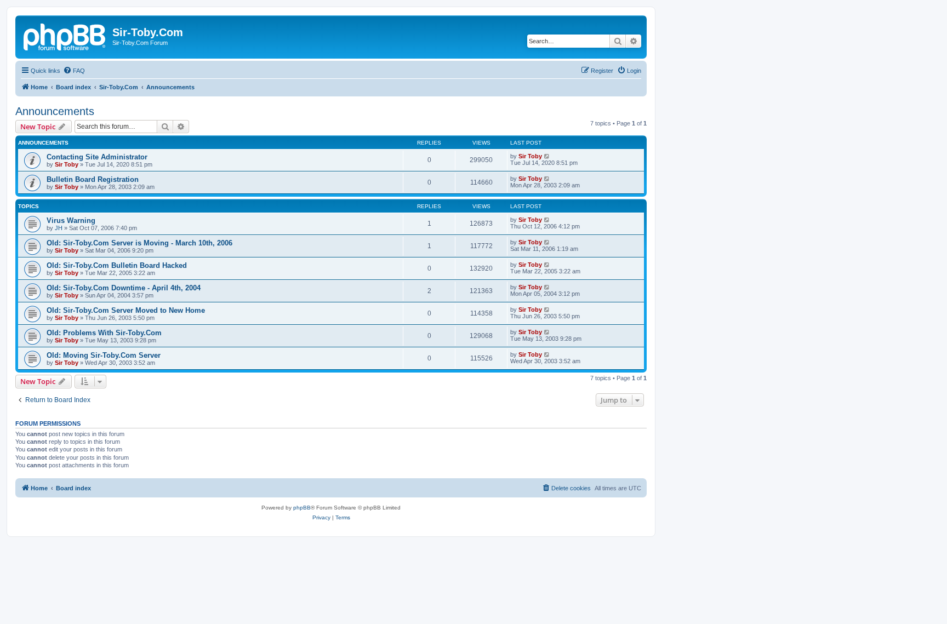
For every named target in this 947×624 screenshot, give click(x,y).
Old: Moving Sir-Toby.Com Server (104, 355)
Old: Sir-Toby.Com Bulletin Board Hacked (117, 265)
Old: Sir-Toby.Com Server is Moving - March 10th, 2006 (139, 243)
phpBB (302, 508)
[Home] (65, 35)
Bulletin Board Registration (93, 179)
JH (58, 228)
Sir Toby (66, 164)
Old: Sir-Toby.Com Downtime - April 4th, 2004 (124, 288)
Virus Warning (71, 220)
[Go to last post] (547, 156)
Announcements (54, 111)
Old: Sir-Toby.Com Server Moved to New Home (126, 310)
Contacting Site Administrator (97, 157)
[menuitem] (74, 70)
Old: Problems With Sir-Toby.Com (104, 333)
